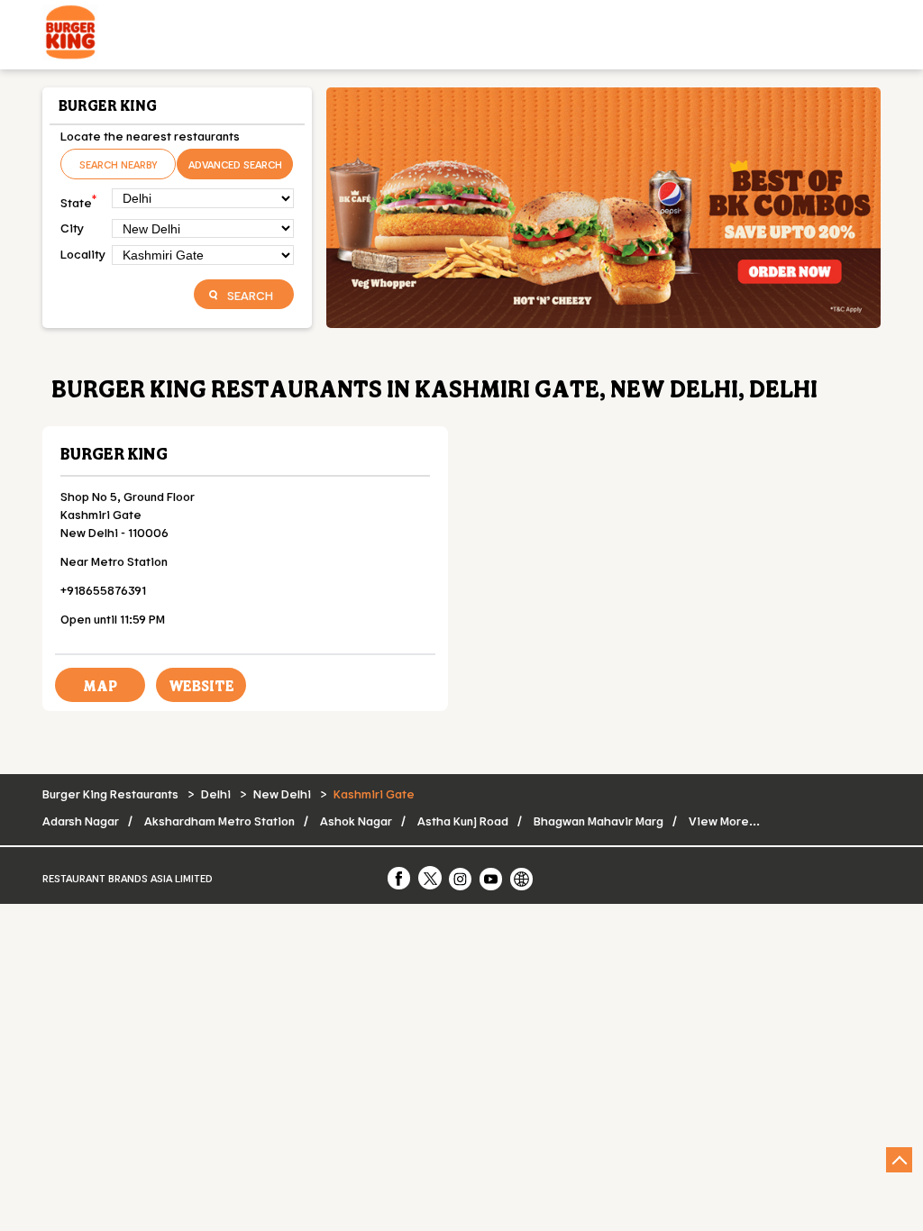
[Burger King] (70, 35)
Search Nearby (118, 164)
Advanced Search (235, 164)
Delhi (216, 793)
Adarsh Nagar (80, 820)
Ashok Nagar (356, 820)
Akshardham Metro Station (219, 820)
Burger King (114, 453)
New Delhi (282, 793)
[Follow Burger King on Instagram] (461, 877)
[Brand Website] (522, 877)
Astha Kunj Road (462, 820)
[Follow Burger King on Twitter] (430, 877)
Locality (82, 253)
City (72, 227)
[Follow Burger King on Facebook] (400, 877)
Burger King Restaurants (111, 793)
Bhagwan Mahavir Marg (598, 820)
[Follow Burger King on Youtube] (492, 877)
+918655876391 (103, 589)
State (78, 200)
